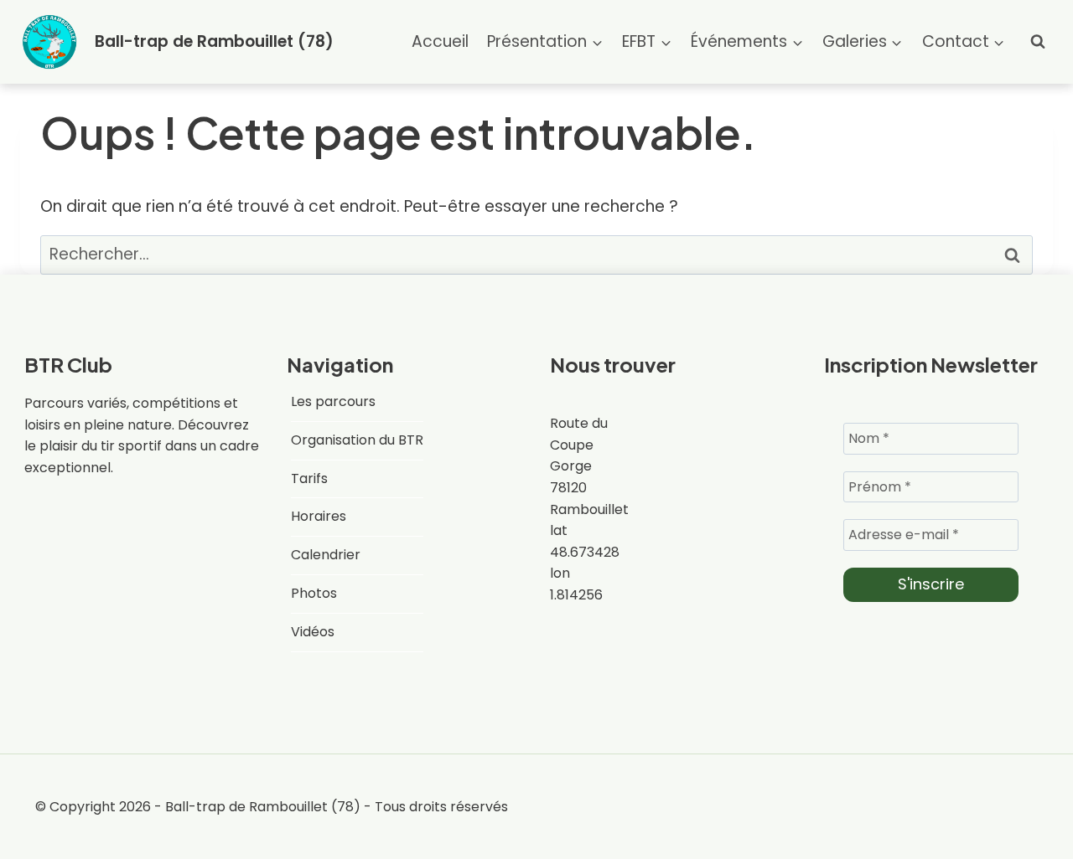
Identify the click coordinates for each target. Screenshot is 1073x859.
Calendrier (325, 554)
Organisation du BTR (357, 440)
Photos (314, 593)
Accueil (440, 41)
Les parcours (333, 401)
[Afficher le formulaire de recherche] (1038, 42)
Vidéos (312, 631)
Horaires (318, 516)
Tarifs (309, 478)
